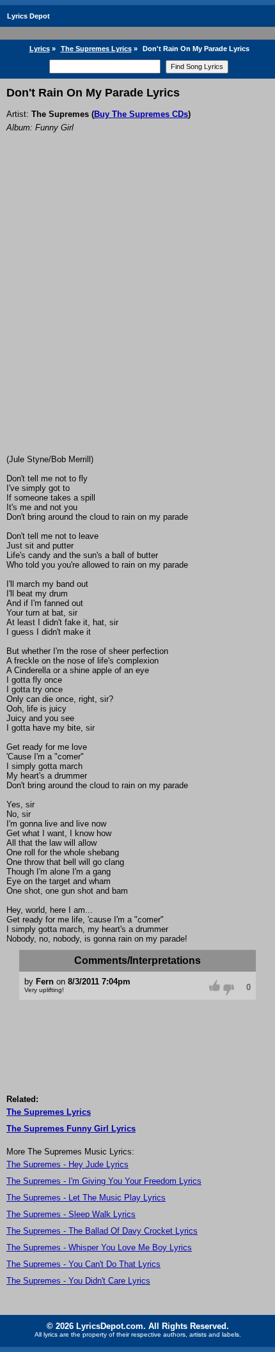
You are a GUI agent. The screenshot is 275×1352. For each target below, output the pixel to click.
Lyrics (39, 48)
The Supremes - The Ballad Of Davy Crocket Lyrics (102, 1231)
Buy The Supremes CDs (141, 114)
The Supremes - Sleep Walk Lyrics (71, 1214)
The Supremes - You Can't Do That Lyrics (83, 1264)
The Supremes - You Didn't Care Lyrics (78, 1281)
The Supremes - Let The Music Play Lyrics (86, 1197)
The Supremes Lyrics (96, 48)
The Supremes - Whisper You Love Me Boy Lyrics (99, 1247)
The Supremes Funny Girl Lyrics (71, 1128)
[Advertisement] (137, 310)
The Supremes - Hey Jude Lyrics (67, 1164)
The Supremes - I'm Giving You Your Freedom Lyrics (103, 1181)
